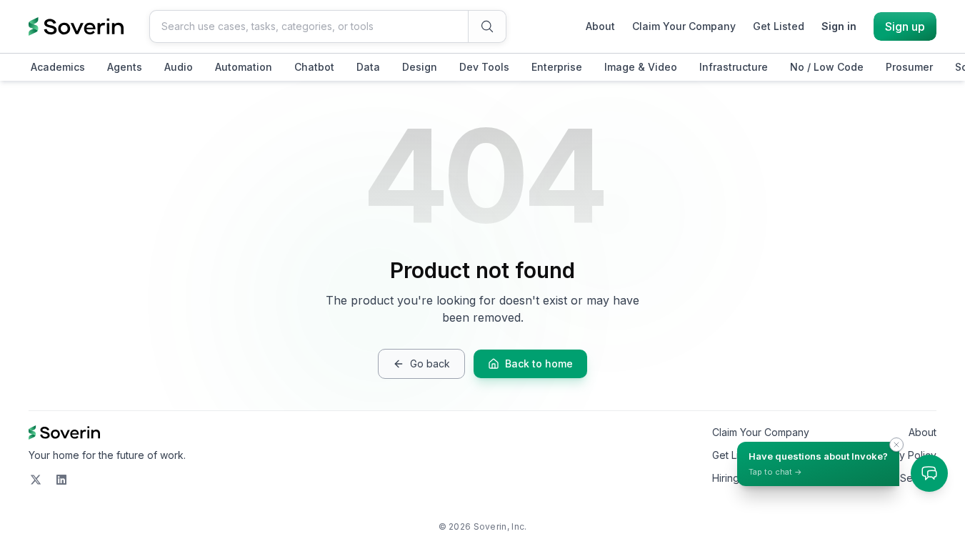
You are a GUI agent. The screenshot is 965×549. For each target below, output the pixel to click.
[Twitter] (35, 480)
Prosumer (909, 67)
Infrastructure (733, 67)
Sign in (838, 26)
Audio (178, 67)
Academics (58, 67)
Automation (243, 67)
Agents (124, 67)
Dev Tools (484, 67)
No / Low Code (827, 67)
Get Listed (778, 26)
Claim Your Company (684, 26)
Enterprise (556, 67)
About (600, 26)
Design (419, 67)
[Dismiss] (896, 444)
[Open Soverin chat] (929, 473)
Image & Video (640, 67)
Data (368, 67)
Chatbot (314, 67)
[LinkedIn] (61, 480)
